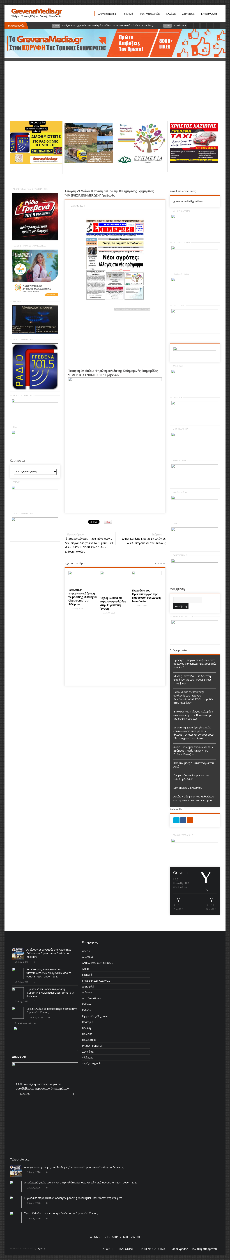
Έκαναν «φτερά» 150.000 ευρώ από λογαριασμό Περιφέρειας (162, 598)
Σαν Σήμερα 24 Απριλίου (187, 787)
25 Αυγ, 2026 (64, 608)
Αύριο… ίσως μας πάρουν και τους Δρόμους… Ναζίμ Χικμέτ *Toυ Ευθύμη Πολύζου (193, 750)
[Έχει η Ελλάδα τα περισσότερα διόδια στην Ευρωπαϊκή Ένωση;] (102, 582)
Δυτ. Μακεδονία (150, 13)
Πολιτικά (87, 1034)
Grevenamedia (107, 13)
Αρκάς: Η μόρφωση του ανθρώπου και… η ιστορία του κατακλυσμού (193, 798)
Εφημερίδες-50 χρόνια (95, 1016)
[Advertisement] (115, 95)
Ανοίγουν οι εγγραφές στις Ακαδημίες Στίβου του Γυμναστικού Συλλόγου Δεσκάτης (48, 953)
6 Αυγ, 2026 (22, 1099)
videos (86, 951)
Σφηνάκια (188, 13)
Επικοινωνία (209, 13)
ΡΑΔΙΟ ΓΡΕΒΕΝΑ (92, 1045)
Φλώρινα (87, 1057)
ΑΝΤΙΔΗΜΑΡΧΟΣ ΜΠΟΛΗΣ (98, 963)
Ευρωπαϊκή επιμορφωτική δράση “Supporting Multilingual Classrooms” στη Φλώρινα (70, 597)
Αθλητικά (87, 957)
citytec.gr (41, 1248)
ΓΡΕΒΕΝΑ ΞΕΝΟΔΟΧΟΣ (96, 980)
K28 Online (126, 1248)
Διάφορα (87, 992)
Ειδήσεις (87, 1004)
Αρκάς (85, 968)
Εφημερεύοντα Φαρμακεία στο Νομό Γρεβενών (191, 777)
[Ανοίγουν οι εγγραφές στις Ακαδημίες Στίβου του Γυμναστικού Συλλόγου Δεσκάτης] (18, 954)
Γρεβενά (128, 13)
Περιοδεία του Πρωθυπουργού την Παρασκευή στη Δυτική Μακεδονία (133, 596)
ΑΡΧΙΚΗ (108, 1248)
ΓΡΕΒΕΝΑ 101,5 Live (152, 1248)
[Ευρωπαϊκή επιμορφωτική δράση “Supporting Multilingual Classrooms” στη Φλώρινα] (70, 578)
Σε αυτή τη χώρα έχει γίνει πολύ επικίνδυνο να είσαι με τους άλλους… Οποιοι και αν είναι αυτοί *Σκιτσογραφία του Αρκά (193, 733)
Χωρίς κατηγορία (91, 1063)
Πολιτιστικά (89, 1039)
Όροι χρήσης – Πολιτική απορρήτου (194, 1248)
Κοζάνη (86, 1028)
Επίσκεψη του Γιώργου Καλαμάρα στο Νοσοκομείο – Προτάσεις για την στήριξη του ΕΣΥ (193, 715)
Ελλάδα (171, 13)
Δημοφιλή (88, 986)
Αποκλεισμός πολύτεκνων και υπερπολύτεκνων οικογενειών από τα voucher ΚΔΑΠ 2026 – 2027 (48, 973)
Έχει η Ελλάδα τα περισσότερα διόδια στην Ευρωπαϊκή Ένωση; (100, 603)
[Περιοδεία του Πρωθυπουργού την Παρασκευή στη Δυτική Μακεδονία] (134, 578)
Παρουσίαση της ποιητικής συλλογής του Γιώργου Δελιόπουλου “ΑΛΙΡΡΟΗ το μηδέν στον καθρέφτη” (193, 697)
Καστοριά (87, 1022)
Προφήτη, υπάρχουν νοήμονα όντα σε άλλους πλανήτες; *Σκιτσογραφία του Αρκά (194, 663)
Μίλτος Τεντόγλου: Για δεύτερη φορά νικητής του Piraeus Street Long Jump (192, 679)
